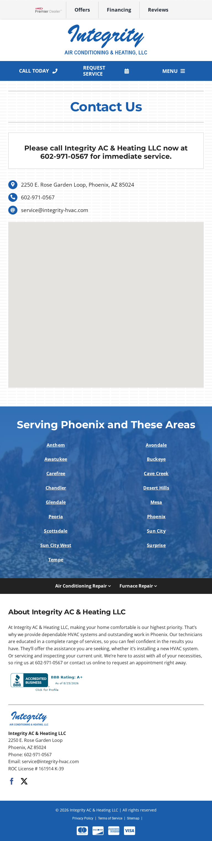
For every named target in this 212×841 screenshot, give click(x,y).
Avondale (156, 445)
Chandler (56, 488)
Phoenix (156, 517)
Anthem (56, 445)
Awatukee (55, 459)
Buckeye (156, 459)
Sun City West (55, 545)
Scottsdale (55, 531)
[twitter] (24, 781)
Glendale (56, 502)
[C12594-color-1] (106, 25)
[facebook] (11, 781)
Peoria (56, 517)
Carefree (55, 473)
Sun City (156, 531)
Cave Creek (156, 473)
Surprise (156, 545)
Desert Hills (156, 488)
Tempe (55, 560)
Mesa (156, 502)
